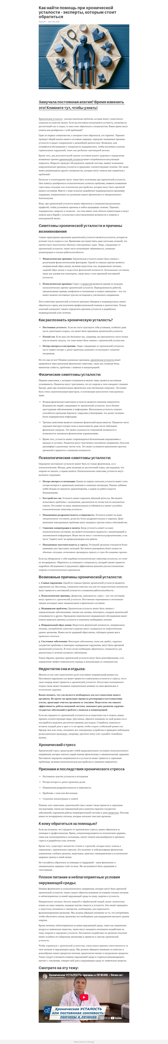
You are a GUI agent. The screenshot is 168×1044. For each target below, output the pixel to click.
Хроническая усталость (50, 118)
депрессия (87, 283)
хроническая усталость (102, 359)
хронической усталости (71, 159)
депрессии (113, 812)
